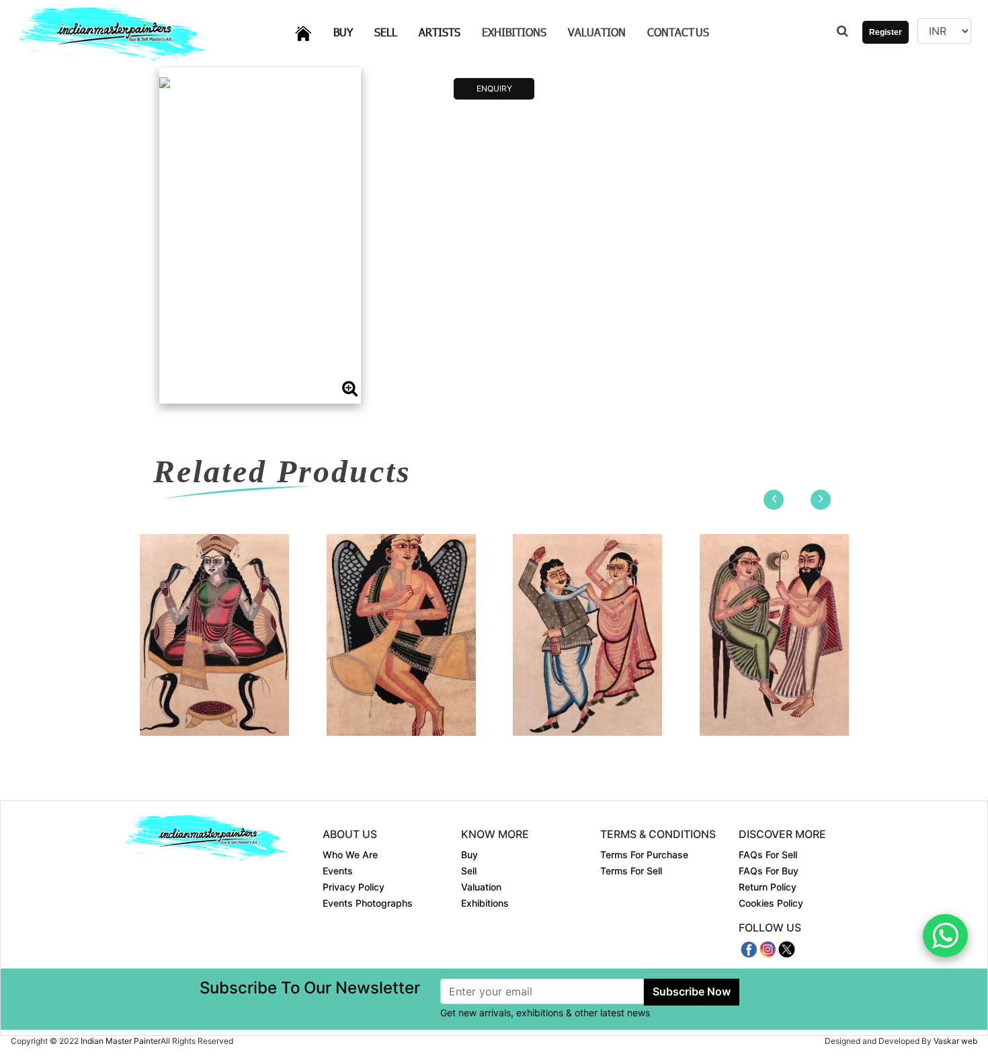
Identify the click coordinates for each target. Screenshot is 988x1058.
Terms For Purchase (644, 854)
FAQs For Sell (768, 854)
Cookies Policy (771, 903)
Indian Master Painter (121, 1041)
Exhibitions (514, 32)
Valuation (597, 32)
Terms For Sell (631, 870)
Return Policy (767, 887)
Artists (448, 31)
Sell (393, 31)
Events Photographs (368, 903)
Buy (351, 31)
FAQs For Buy (768, 870)
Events (338, 870)
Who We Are (350, 854)
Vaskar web (955, 1041)
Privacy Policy (353, 887)
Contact (678, 32)
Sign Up (880, 72)
